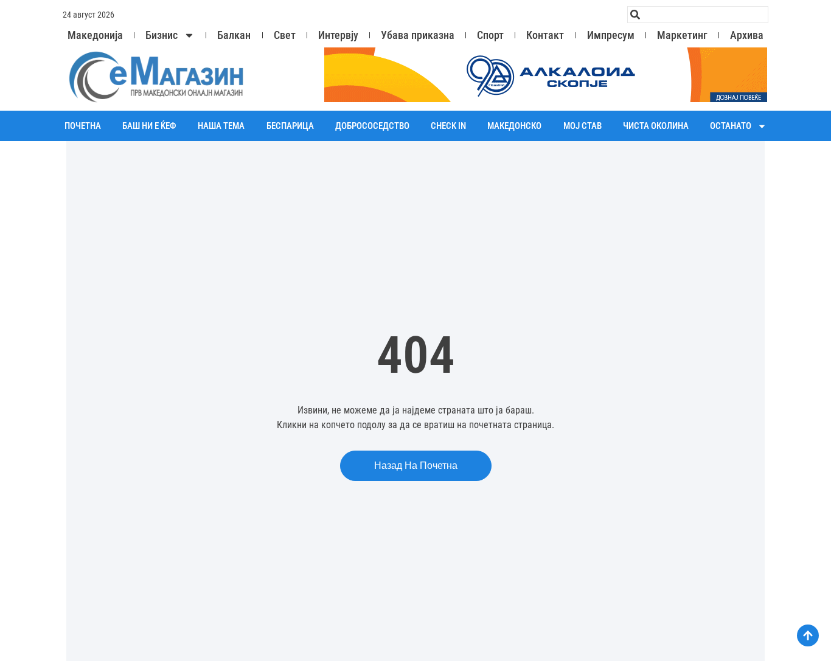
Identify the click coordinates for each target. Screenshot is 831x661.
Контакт (545, 35)
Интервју (338, 35)
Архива (746, 35)
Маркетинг (682, 35)
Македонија (95, 35)
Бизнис (161, 35)
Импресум (611, 35)
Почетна (82, 125)
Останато (730, 125)
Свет (285, 35)
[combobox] (697, 14)
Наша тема (221, 125)
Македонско (514, 125)
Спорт (490, 35)
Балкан (234, 35)
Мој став (582, 125)
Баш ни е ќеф (149, 125)
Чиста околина (656, 125)
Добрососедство (372, 125)
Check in (448, 125)
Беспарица (290, 125)
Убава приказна (417, 35)
